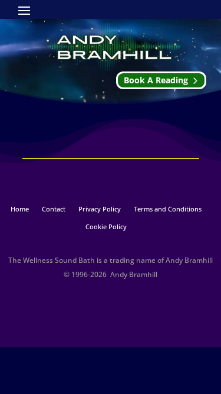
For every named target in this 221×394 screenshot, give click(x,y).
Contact (53, 209)
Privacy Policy (99, 209)
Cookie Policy (106, 227)
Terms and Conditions (168, 209)
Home (20, 209)
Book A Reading (156, 80)
